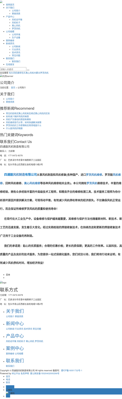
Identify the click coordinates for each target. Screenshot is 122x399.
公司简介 (16, 10)
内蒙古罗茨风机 (41, 72)
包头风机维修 (15, 72)
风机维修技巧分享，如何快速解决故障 (23, 122)
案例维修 (10, 40)
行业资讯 (16, 49)
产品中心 (10, 16)
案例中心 (15, 348)
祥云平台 (16, 373)
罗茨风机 (16, 28)
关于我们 (10, 7)
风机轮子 (16, 22)
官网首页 (10, 4)
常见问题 (16, 55)
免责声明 (25, 373)
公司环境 (16, 34)
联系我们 (10, 58)
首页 (13, 87)
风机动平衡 (17, 19)
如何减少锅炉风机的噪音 (17, 116)
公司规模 (10, 31)
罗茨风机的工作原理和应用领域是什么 (23, 125)
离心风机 (16, 25)
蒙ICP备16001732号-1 (71, 370)
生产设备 (16, 37)
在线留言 (10, 64)
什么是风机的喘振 (14, 128)
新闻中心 (15, 323)
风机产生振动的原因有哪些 (18, 119)
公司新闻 (16, 46)
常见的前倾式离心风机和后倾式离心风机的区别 (28, 113)
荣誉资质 (16, 13)
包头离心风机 (27, 72)
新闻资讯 (10, 43)
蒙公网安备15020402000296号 (44, 373)
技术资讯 (16, 52)
